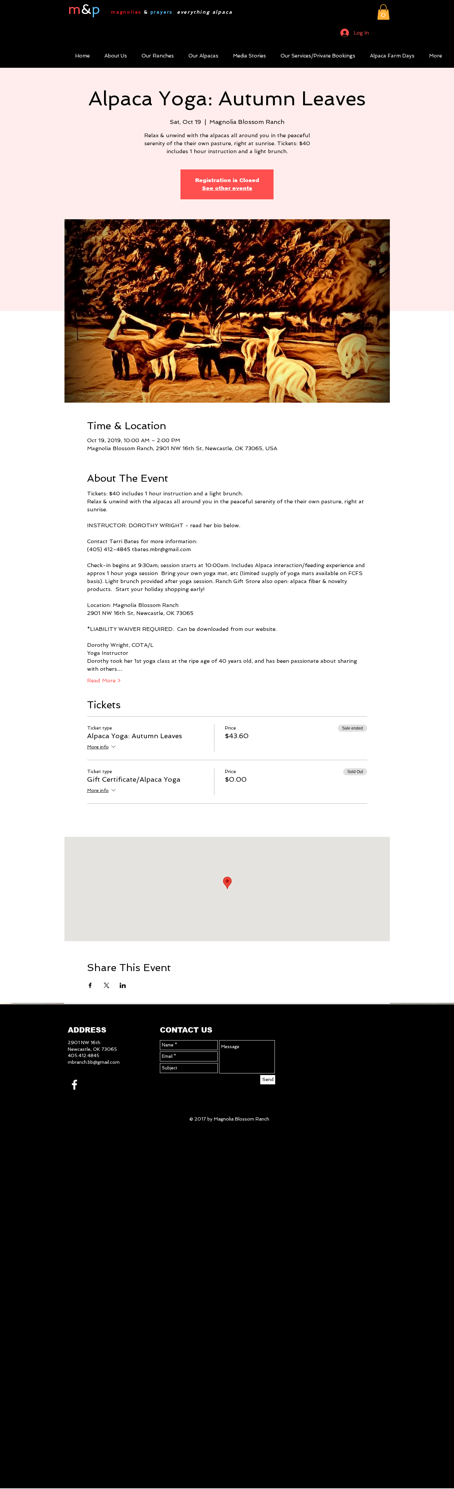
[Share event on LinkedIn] (123, 985)
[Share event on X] (106, 985)
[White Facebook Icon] (74, 1084)
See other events (227, 188)
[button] (383, 12)
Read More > (104, 680)
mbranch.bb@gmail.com (94, 1062)
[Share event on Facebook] (90, 985)
